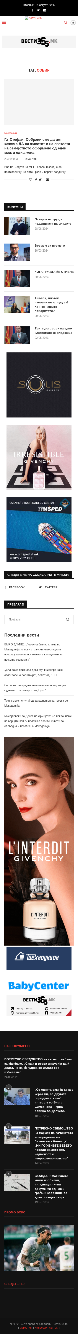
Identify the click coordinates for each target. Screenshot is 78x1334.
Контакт (54, 1327)
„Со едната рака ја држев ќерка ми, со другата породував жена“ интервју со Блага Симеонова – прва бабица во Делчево (54, 1100)
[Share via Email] (47, 179)
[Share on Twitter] (40, 179)
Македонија (10, 133)
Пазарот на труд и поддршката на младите (53, 221)
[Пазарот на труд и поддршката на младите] (17, 226)
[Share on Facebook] (36, 179)
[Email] (44, 10)
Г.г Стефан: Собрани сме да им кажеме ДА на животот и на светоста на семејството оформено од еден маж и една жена (37, 146)
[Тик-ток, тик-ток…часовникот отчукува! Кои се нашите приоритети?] (17, 304)
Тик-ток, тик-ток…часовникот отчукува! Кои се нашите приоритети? (51, 304)
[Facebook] (32, 10)
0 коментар (30, 158)
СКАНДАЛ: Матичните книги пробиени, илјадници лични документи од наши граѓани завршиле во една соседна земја (51, 1186)
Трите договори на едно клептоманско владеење (53, 330)
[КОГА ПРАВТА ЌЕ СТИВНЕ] (17, 278)
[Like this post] (30, 179)
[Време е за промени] (17, 252)
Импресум (40, 1327)
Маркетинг (26, 1327)
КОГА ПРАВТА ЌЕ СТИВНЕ (54, 271)
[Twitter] (38, 10)
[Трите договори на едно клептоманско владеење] (17, 335)
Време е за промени (50, 245)
